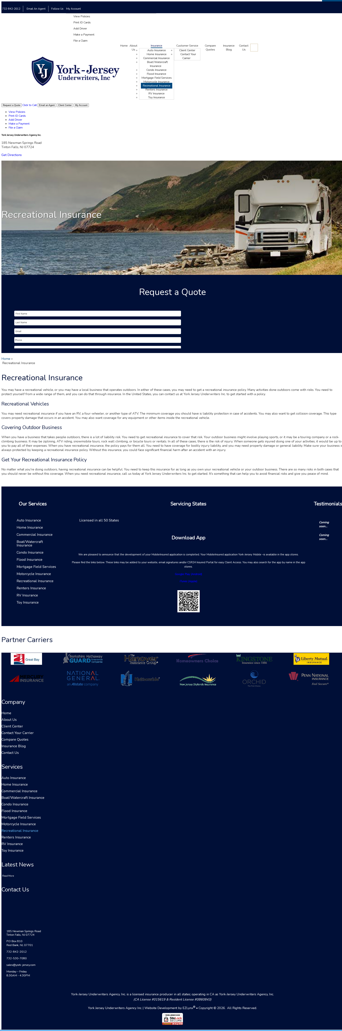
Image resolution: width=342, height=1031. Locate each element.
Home (124, 46)
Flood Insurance (156, 74)
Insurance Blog (229, 48)
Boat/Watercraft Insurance (157, 64)
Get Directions (11, 155)
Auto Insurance (156, 50)
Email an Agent (47, 105)
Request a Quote (11, 105)
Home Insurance (157, 54)
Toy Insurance (156, 97)
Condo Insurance (156, 70)
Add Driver (80, 29)
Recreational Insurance (156, 86)
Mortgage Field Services (156, 78)
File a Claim (80, 41)
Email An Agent (36, 9)
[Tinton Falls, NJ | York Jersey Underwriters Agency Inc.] (75, 71)
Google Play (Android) (188, 574)
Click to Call (29, 105)
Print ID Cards (82, 22)
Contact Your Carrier (188, 56)
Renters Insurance (156, 90)
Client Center (187, 50)
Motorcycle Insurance (156, 82)
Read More (8, 876)
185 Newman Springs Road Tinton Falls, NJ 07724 (23, 933)
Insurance (156, 46)
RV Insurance (156, 93)
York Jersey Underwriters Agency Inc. (115, 1008)
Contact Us (243, 48)
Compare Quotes (210, 48)
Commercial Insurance (156, 58)
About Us (133, 48)
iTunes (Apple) (188, 581)
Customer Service (187, 46)
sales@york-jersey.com (20, 965)
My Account (74, 9)
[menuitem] (114, 16)
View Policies (81, 16)
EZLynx (188, 1008)
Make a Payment (83, 35)
